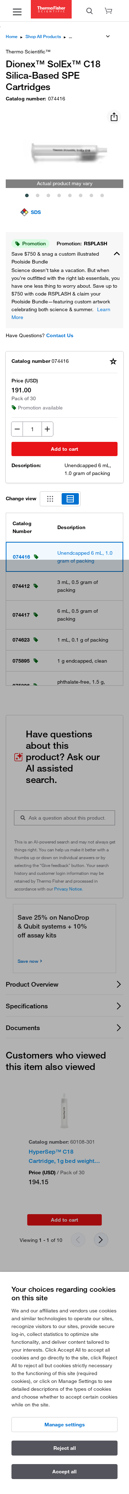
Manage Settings (64, 1424)
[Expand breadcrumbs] (107, 36)
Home (12, 36)
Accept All (64, 1471)
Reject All (64, 1448)
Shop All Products (43, 36)
